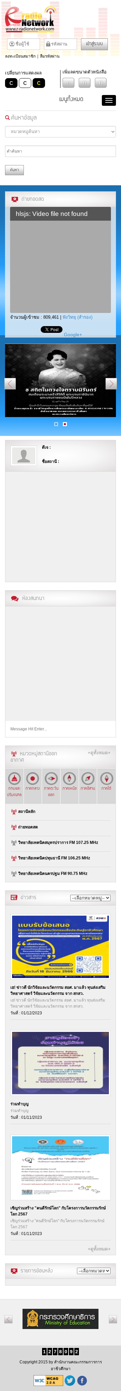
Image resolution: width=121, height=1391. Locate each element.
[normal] (84, 82)
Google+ (73, 334)
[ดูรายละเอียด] (60, 947)
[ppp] (60, 380)
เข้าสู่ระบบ (94, 44)
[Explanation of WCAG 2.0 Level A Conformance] (48, 1380)
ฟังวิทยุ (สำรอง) (77, 317)
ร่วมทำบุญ (19, 1104)
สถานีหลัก (26, 811)
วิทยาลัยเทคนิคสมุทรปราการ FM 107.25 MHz (57, 842)
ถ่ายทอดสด (27, 826)
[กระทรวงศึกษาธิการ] (60, 1319)
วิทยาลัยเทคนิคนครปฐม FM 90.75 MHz (52, 873)
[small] (68, 82)
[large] (101, 82)
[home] (60, 19)
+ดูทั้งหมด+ (99, 752)
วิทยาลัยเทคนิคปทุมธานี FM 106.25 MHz (53, 857)
